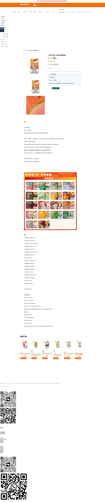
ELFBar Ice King (80, 11)
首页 (23, 50)
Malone (67, 11)
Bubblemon (47, 11)
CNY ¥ (2, 28)
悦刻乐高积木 (40, 11)
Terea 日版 (62, 9)
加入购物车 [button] (23, 358)
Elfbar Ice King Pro (88, 11)
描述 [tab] (25, 121)
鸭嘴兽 (35, 11)
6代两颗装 (24, 11)
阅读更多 (34, 358)
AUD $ (2, 30)
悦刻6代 (19, 11)
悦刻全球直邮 (24, 4)
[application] (54, 11)
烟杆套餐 (30, 11)
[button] (24, 54)
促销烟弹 (14, 11)
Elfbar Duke (73, 11)
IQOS (52, 11)
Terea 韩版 (62, 12)
